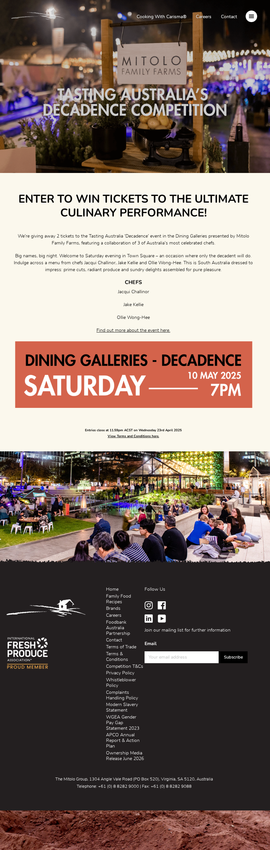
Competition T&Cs (124, 666)
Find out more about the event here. (133, 330)
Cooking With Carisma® (161, 16)
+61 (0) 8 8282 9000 (118, 786)
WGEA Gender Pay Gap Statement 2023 (122, 723)
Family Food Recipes (118, 599)
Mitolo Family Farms (37, 15)
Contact (229, 16)
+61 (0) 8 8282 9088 (171, 786)
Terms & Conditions (117, 657)
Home (112, 589)
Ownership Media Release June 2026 (125, 756)
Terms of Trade (121, 647)
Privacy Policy (120, 673)
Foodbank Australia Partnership (118, 628)
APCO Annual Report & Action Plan (123, 741)
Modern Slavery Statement (122, 707)
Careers (203, 16)
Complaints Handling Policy (122, 695)
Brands (113, 608)
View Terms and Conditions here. (133, 436)
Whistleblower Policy (121, 683)
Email (150, 644)
